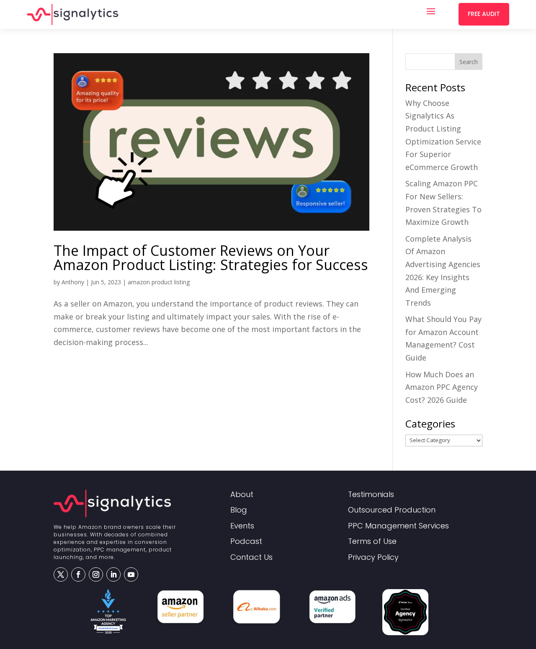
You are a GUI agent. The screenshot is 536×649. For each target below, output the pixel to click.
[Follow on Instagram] (96, 574)
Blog (238, 510)
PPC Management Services (398, 526)
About (241, 495)
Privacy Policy (373, 557)
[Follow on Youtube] (131, 574)
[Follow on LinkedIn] (113, 574)
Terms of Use (372, 541)
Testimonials (371, 495)
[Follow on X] (61, 574)
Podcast (246, 541)
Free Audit (484, 14)
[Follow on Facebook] (78, 574)
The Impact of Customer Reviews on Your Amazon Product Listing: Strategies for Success (211, 257)
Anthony (73, 282)
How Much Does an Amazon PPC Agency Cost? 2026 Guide (441, 387)
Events (242, 526)
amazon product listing (159, 282)
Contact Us (251, 557)
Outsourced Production (392, 510)
